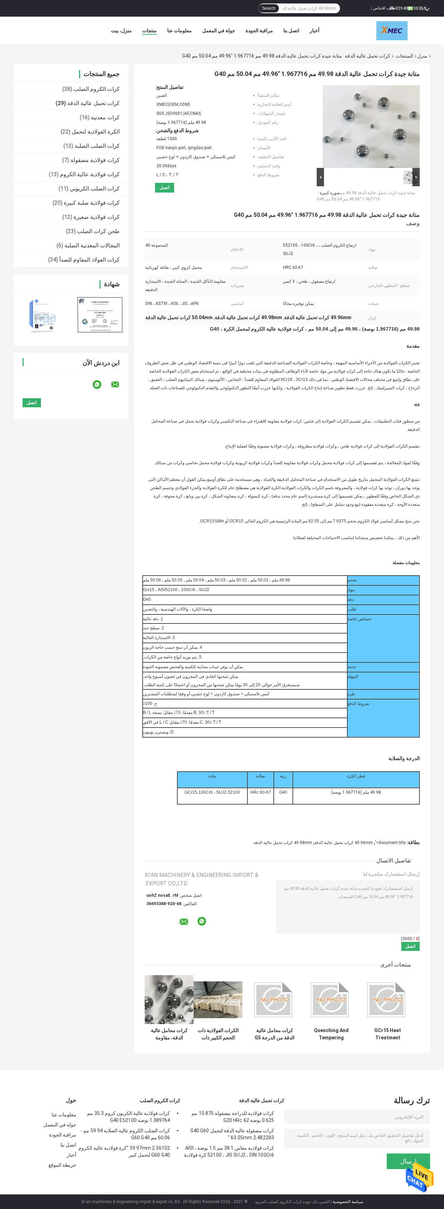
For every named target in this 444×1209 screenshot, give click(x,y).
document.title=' (390, 842)
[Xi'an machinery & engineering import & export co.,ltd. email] (119, 384)
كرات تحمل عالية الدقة (367, 56)
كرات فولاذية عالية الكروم (90, 174)
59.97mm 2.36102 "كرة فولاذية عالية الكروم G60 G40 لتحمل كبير (124, 1151)
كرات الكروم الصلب (97, 89)
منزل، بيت (121, 30)
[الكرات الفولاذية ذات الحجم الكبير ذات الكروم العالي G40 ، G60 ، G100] (218, 999)
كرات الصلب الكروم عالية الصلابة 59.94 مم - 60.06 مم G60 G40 (125, 1134)
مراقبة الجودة (259, 30)
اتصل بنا (291, 30)
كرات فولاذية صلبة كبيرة (92, 202)
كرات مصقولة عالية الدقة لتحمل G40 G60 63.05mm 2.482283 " (232, 1134)
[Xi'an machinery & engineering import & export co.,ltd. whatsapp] (101, 384)
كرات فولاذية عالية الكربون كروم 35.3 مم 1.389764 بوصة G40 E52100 (128, 1116)
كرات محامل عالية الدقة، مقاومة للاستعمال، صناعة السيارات (169, 1034)
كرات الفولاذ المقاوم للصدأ (89, 259)
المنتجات (404, 56)
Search (268, 8)
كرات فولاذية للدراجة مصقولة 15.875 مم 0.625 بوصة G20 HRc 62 (232, 1116)
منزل (422, 56)
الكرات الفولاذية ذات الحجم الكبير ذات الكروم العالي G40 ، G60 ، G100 (218, 1034)
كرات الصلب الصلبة (97, 146)
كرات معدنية (105, 117)
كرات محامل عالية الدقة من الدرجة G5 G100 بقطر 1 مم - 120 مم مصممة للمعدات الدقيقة (274, 1034)
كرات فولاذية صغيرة (97, 217)
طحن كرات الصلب (98, 231)
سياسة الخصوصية (348, 1201)
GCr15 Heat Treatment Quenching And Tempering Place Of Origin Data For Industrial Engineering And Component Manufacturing (388, 1034)
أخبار (314, 30)
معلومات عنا (179, 30)
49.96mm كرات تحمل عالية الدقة (343, 842)
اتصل (165, 187)
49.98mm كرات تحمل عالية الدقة (283, 842)
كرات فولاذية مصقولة (95, 160)
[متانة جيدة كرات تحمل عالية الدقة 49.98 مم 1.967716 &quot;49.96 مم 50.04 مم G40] (371, 125)
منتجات (149, 30)
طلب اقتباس (384, 8)
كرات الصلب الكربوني (95, 188)
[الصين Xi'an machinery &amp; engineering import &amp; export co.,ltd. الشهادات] (42, 314)
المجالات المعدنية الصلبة (92, 245)
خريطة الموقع (62, 1165)
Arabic (420, 8)
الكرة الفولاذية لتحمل (96, 131)
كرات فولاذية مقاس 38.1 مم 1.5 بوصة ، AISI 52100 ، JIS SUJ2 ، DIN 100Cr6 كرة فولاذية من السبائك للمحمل (229, 1152)
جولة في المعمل (218, 30)
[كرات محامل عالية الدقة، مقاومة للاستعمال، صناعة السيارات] (169, 999)
